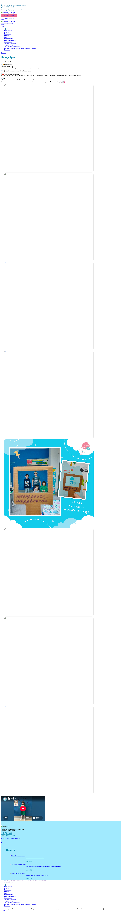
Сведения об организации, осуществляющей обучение (30, 2)
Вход (2, 26)
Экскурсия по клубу (8, 15)
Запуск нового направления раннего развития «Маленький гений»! (43, 866)
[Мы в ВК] (1, 842)
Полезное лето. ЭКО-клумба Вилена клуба (37, 875)
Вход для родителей (8, 18)
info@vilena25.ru (10, 835)
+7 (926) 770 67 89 (6, 834)
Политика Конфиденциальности (11, 838)
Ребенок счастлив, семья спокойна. (35, 857)
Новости (3, 53)
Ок (4, 910)
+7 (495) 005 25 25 (6, 832)
